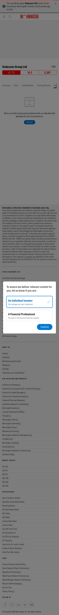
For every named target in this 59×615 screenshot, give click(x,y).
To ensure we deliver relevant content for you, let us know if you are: (29, 288)
